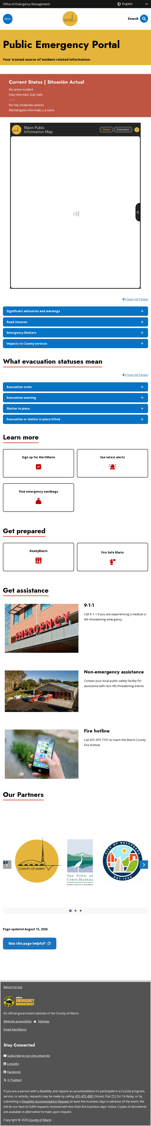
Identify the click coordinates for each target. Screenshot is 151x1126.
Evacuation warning (21, 398)
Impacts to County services (27, 344)
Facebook (14, 1072)
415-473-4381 (84, 1096)
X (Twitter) (14, 1080)
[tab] (70, 910)
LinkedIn (13, 1064)
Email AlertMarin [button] (15, 1029)
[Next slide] (144, 864)
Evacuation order (19, 387)
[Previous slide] (7, 864)
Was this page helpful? (28, 943)
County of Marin (40, 1120)
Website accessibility (17, 1021)
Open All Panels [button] (137, 299)
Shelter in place (18, 408)
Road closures (17, 322)
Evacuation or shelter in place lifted (33, 419)
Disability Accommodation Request (45, 1101)
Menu (7, 18)
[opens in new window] (19, 1002)
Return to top (12, 987)
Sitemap (43, 1021)
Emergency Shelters (21, 333)
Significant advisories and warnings (33, 311)
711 (113, 1096)
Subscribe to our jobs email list (28, 1056)
